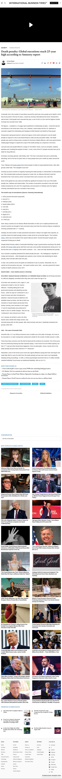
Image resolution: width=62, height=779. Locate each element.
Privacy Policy (28, 752)
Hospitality (15, 747)
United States (40, 754)
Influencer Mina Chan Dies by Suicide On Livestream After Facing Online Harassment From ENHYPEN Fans (15, 470)
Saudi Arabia (17, 165)
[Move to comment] (59, 63)
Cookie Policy (28, 754)
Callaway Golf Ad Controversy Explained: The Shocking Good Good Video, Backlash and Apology (45, 574)
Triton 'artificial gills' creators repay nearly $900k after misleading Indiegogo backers (26, 368)
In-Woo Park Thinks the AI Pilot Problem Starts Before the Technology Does (12, 729)
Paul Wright (11, 61)
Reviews (3, 768)
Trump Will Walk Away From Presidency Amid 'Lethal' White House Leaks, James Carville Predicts (14, 652)
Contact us (27, 747)
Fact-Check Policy (29, 761)
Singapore (39, 749)
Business (3, 752)
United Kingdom (40, 752)
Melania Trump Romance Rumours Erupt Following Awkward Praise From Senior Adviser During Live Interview (45, 600)
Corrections (27, 756)
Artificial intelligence (17, 759)
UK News (3, 747)
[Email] (56, 63)
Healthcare (15, 749)
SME (2, 754)
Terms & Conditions (29, 749)
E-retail (14, 745)
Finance (15, 754)
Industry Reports (16, 771)
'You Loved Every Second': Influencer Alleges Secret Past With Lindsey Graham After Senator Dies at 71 (45, 548)
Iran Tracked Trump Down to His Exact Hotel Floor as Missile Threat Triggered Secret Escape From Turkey (46, 496)
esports (14, 764)
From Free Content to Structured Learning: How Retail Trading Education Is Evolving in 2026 (11, 721)
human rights (12, 247)
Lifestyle (3, 764)
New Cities (15, 766)
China (3, 238)
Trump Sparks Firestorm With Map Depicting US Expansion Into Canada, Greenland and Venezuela (46, 626)
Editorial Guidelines (46, 393)
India (38, 747)
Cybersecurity (16, 756)
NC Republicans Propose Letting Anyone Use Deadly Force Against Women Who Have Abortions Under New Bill (14, 626)
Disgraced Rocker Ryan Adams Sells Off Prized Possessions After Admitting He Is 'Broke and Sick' (14, 496)
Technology (3, 759)
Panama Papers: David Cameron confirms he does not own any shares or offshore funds (27, 378)
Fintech (14, 768)
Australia (39, 745)
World (2, 745)
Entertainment (4, 761)
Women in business (17, 761)
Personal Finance (5, 756)
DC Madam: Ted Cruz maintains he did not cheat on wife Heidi (20, 371)
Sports (2, 766)
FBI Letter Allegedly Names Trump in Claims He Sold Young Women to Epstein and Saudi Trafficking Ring (14, 522)
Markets (3, 749)
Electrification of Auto (17, 752)
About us (27, 745)
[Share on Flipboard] (51, 63)
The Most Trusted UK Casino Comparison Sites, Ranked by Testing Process (43, 712)
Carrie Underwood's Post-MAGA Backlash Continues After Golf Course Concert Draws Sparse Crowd (44, 470)
